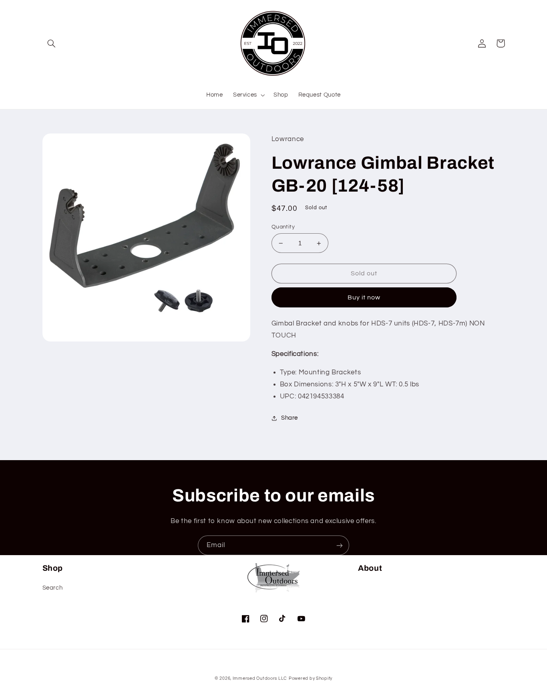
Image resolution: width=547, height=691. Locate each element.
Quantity (283, 227)
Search (52, 588)
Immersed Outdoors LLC (260, 678)
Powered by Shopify (310, 678)
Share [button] (289, 418)
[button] (51, 43)
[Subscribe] (339, 545)
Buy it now (364, 297)
